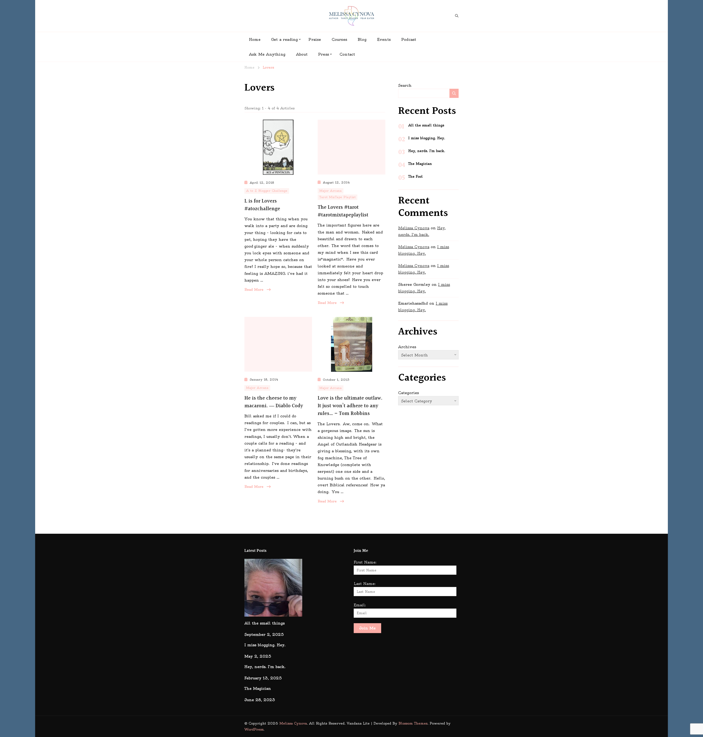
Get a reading (284, 39)
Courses (339, 39)
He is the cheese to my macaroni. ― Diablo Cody (273, 402)
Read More (253, 289)
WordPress (253, 729)
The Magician (420, 164)
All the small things (426, 125)
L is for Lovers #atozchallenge (262, 205)
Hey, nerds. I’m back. (426, 151)
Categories (408, 392)
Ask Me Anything (267, 54)
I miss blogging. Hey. (426, 138)
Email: (360, 605)
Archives (407, 347)
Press (323, 54)
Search (405, 85)
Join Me (367, 628)
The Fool (415, 176)
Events (384, 39)
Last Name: (364, 583)
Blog (362, 39)
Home (255, 39)
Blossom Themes (413, 723)
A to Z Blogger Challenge (266, 190)
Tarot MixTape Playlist (337, 197)
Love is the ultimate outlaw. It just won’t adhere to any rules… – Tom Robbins (350, 406)
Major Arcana (330, 190)
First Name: (365, 562)
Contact (347, 54)
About (302, 54)
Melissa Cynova (413, 228)
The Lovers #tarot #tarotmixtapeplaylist (343, 211)
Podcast (408, 39)
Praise (314, 39)
